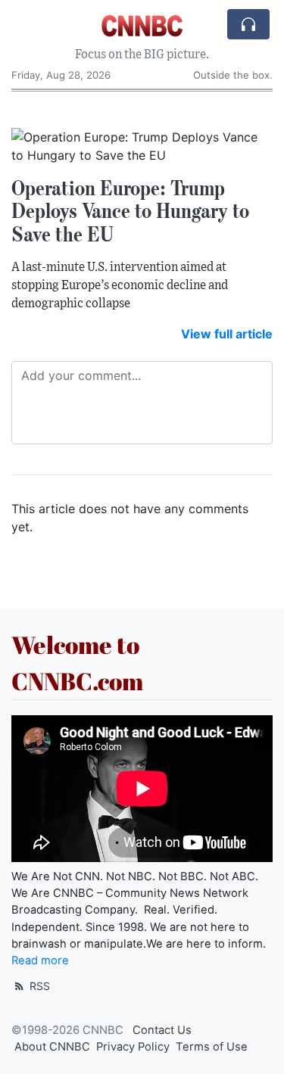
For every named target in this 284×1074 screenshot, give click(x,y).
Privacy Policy (133, 1047)
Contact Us (162, 1030)
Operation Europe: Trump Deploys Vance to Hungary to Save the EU (130, 211)
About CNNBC (52, 1047)
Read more (40, 960)
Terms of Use (212, 1047)
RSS (38, 985)
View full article (227, 333)
